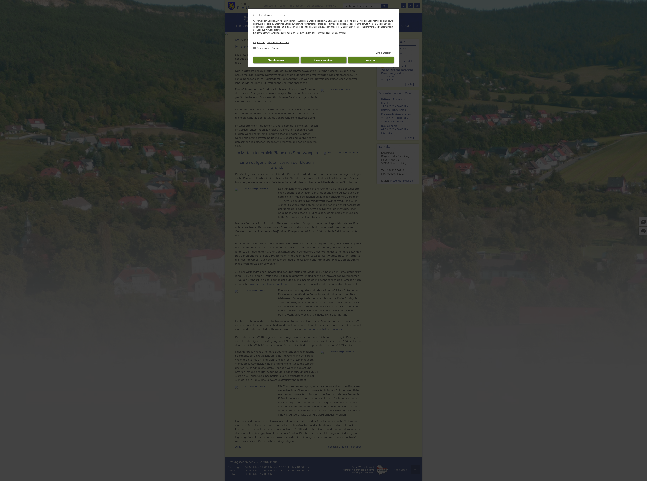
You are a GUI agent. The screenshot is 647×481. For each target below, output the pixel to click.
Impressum (259, 42)
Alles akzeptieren (276, 60)
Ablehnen (370, 60)
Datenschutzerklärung (278, 42)
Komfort (275, 48)
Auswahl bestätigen (323, 60)
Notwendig (261, 48)
